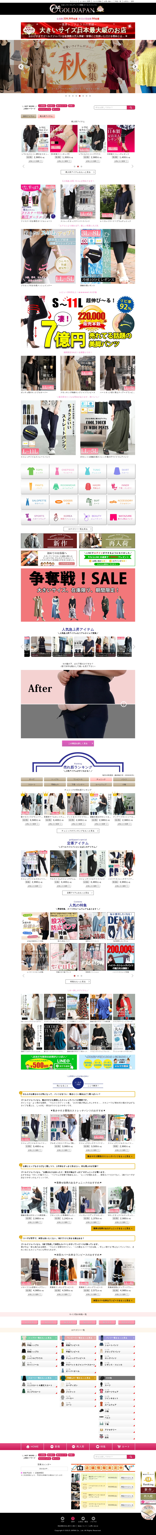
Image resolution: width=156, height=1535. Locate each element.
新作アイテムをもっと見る (78, 172)
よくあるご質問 (85, 1)
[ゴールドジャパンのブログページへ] (148, 1512)
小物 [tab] (124, 784)
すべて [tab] (32, 779)
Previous (21, 66)
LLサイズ (29, 1322)
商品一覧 (118, 1)
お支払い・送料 (129, 1)
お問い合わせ (93, 1526)
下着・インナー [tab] (78, 784)
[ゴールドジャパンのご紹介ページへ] (148, 1502)
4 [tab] (76, 96)
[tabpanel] (78, 147)
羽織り (71, 106)
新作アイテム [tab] (28, 116)
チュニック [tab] (101, 779)
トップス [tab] (55, 779)
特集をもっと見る (78, 982)
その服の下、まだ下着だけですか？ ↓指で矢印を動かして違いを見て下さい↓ (78, 665)
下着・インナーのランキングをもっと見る (78, 831)
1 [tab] (66, 96)
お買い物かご (108, 1)
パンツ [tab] (124, 779)
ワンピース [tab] (78, 779)
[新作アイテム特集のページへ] (148, 1490)
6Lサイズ (107, 1322)
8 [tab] (90, 96)
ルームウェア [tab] (101, 784)
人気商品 (42, 106)
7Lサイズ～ (127, 1322)
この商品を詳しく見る (78, 743)
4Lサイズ (68, 1322)
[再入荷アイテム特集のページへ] (148, 1497)
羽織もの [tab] (55, 784)
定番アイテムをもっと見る (78, 893)
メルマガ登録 (97, 1)
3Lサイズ (49, 1322)
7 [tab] (86, 96)
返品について (82, 1526)
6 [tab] (83, 96)
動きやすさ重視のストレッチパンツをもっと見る (109, 1156)
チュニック (90, 1172)
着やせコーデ (61, 106)
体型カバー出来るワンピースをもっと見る (111, 1300)
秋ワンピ (56, 109)
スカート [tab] (32, 784)
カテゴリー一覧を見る (78, 529)
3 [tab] (73, 96)
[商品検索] (131, 107)
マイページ (73, 1)
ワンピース (79, 1244)
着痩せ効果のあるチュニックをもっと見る (111, 1228)
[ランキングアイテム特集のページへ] (148, 1479)
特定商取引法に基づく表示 (67, 1526)
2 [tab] (69, 96)
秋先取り (51, 106)
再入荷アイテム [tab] (46, 116)
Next (135, 66)
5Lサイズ (88, 1322)
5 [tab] (80, 96)
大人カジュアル (44, 109)
